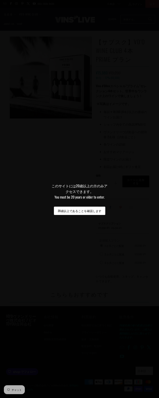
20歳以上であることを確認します (79, 211)
